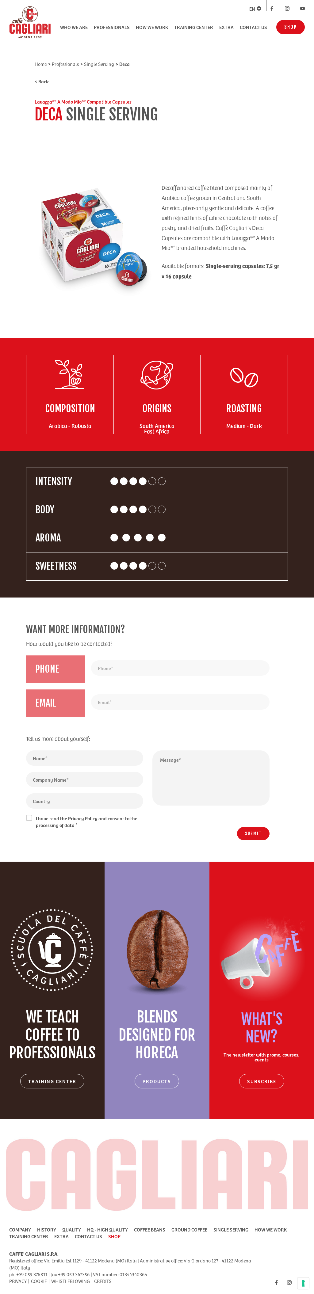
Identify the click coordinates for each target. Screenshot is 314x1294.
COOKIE (39, 1281)
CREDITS (103, 1281)
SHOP (290, 27)
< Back (41, 81)
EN (252, 8)
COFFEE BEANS (149, 1229)
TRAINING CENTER (193, 27)
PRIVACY (18, 1281)
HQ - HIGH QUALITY (107, 1229)
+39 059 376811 (32, 1274)
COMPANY (20, 1229)
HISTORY (46, 1229)
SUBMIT (253, 833)
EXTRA (226, 27)
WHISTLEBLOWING (70, 1281)
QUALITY (71, 1229)
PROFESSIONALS (112, 27)
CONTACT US (253, 27)
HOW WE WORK (152, 27)
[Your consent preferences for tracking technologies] (303, 1283)
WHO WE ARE (74, 27)
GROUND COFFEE (189, 1229)
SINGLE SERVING (230, 1229)
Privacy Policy (83, 818)
